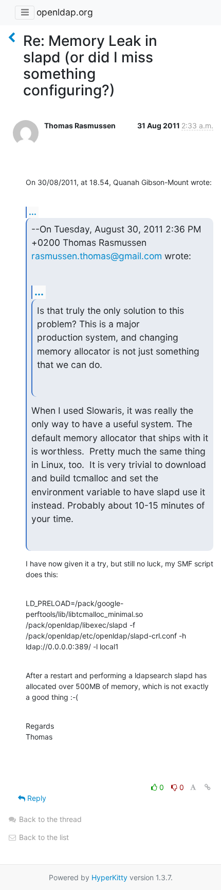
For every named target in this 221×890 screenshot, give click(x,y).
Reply (35, 798)
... (32, 212)
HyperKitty (109, 877)
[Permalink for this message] (207, 787)
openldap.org (64, 12)
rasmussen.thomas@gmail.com (96, 255)
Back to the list (43, 837)
